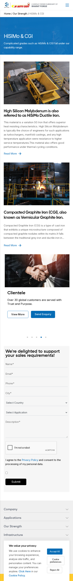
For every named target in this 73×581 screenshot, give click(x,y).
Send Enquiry (41, 314)
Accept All (55, 551)
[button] (27, 337)
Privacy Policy (30, 460)
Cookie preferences (55, 560)
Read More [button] (10, 153)
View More (16, 314)
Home (7, 13)
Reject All (54, 570)
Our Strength (20, 13)
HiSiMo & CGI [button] (36, 13)
